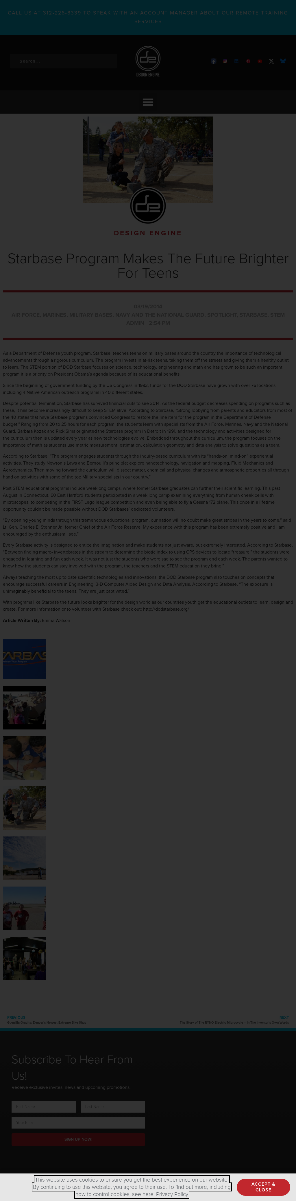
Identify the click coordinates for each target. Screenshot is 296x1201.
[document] (148, 600)
